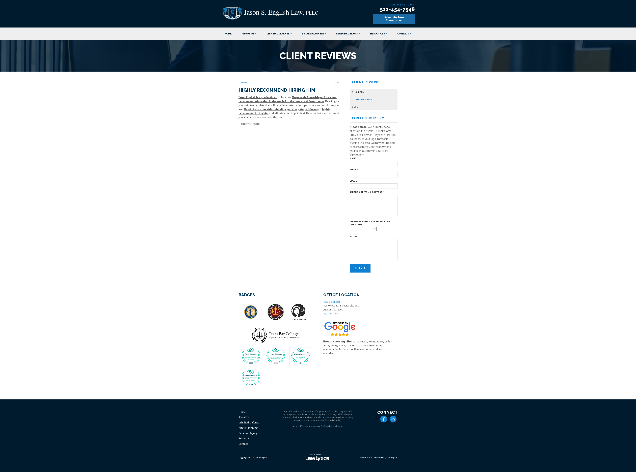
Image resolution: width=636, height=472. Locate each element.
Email (354, 181)
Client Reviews (365, 82)
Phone (354, 169)
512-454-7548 (397, 9)
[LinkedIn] (393, 419)
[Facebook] (383, 419)
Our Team (358, 92)
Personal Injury (347, 33)
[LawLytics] (318, 457)
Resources (377, 33)
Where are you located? (367, 192)
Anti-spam (393, 457)
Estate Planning (313, 33)
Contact (403, 33)
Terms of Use (366, 457)
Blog (355, 107)
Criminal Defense (278, 33)
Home (228, 33)
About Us (248, 33)
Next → (338, 82)
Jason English (331, 301)
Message (356, 236)
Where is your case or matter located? (370, 223)
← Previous (244, 82)
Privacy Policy (380, 457)
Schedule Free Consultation (394, 19)
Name (354, 158)
